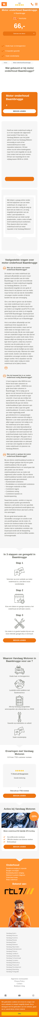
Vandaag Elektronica (13, 962)
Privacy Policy (19, 981)
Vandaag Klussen (12, 935)
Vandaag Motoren (12, 944)
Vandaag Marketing (12, 969)
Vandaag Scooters (12, 960)
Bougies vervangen (12, 870)
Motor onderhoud (11, 879)
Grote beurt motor (12, 877)
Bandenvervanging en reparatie (16, 868)
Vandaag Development (13, 967)
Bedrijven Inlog (19, 986)
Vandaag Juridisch (12, 953)
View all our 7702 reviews (19, 791)
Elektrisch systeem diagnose (15, 875)
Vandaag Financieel (12, 965)
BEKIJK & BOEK (19, 111)
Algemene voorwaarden (19, 979)
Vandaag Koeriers (12, 938)
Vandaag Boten (11, 942)
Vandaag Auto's (11, 933)
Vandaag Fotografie (12, 971)
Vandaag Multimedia (12, 956)
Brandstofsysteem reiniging (15, 873)
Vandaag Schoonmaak (13, 958)
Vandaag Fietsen (11, 951)
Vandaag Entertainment (13, 949)
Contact (19, 983)
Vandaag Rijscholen (12, 947)
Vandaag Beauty (11, 940)
